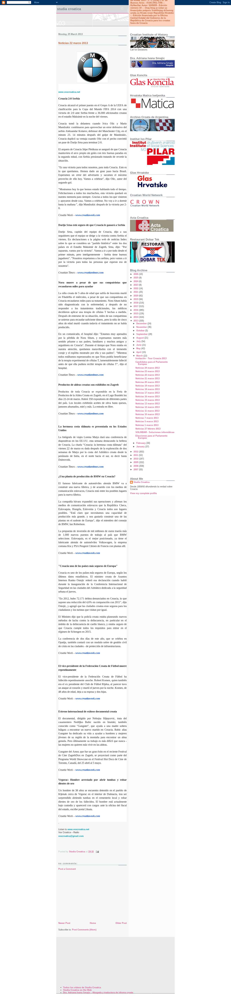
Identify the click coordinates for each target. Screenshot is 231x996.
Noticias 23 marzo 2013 (147, 371)
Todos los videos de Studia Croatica (82, 987)
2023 (136, 285)
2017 (136, 306)
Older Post (121, 923)
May (138, 348)
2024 (136, 281)
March (139, 355)
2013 (136, 320)
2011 (136, 455)
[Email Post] (97, 851)
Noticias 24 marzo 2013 (147, 368)
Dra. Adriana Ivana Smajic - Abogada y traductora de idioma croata (98, 992)
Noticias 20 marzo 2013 (147, 382)
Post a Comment (67, 869)
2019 (136, 299)
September (142, 334)
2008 (136, 466)
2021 (136, 292)
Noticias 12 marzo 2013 (147, 407)
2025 (136, 277)
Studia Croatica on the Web (77, 990)
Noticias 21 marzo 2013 (147, 378)
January (140, 446)
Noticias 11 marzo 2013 (147, 411)
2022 (136, 288)
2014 (136, 317)
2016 (136, 310)
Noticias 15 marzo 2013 (147, 400)
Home (93, 923)
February (141, 443)
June (139, 345)
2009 (136, 462)
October (140, 330)
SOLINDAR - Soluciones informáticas (154, 432)
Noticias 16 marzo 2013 (147, 396)
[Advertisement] (92, 895)
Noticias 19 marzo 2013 (147, 385)
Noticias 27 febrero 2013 (147, 428)
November (142, 327)
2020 (136, 295)
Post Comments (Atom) (84, 929)
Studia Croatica (69, 9)
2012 (136, 451)
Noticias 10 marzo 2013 (147, 414)
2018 (136, 302)
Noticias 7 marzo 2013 (146, 418)
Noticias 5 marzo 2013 (146, 421)
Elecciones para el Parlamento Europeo (151, 437)
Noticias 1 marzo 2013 (146, 425)
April (139, 352)
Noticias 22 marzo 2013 (147, 375)
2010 (136, 458)
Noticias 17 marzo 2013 (147, 393)
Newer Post (64, 923)
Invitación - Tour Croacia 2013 (151, 358)
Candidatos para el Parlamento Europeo (151, 363)
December (141, 323)
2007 (136, 469)
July (138, 341)
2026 (136, 274)
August (140, 338)
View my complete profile (143, 493)
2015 (136, 313)
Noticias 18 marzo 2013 (147, 389)
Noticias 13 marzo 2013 (147, 403)
